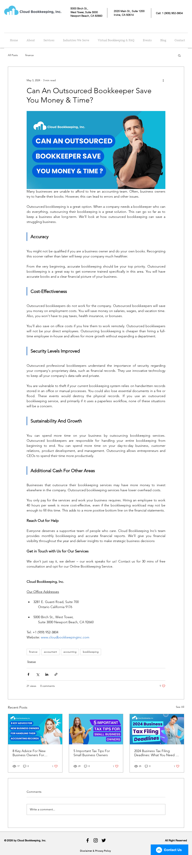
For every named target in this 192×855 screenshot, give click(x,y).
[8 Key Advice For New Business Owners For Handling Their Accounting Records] (35, 729)
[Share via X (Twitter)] (37, 674)
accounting (69, 651)
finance (29, 55)
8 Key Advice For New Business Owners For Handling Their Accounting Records (33, 753)
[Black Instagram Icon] (95, 840)
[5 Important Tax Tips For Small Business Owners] (96, 729)
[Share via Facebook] (28, 674)
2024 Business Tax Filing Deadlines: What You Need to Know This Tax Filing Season (156, 753)
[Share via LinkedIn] (47, 674)
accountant (50, 651)
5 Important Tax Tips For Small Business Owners (92, 753)
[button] (179, 55)
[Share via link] (56, 674)
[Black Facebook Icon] (87, 840)
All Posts (13, 55)
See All (180, 707)
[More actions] (163, 80)
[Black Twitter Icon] (103, 840)
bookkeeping (91, 651)
